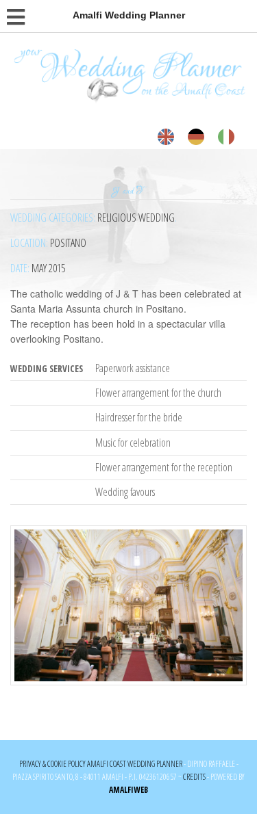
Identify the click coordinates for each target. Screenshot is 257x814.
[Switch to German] (196, 137)
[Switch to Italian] (226, 137)
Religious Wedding (136, 217)
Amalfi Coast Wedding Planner (134, 764)
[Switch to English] (166, 137)
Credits (194, 777)
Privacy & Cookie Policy (52, 764)
